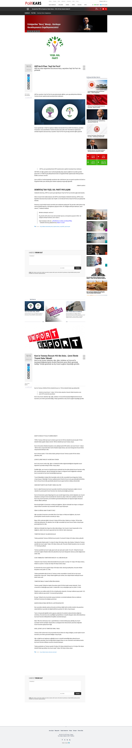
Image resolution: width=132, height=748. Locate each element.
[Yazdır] (28, 86)
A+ (84, 66)
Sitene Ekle (80, 730)
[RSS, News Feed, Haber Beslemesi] (67, 739)
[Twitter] (28, 78)
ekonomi (50, 652)
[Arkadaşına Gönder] (28, 83)
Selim (73, 1)
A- (84, 69)
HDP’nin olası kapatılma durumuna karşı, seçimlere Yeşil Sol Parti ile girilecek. (57, 69)
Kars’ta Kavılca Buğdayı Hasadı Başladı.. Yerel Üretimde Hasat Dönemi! (48, 9)
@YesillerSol (55, 221)
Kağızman (63, 1)
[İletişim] (103, 9)
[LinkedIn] (28, 80)
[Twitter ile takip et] (64, 739)
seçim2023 (62, 226)
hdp (41, 226)
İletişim (75, 730)
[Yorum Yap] (28, 88)
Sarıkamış (69, 1)
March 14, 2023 (60, 222)
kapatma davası (56, 226)
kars (41, 652)
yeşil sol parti (67, 226)
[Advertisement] (58, 81)
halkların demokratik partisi (47, 226)
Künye (70, 730)
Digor (59, 1)
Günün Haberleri (64, 730)
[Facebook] (28, 75)
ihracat (46, 652)
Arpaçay (54, 1)
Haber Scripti (65, 743)
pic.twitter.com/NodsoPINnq (65, 221)
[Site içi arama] (106, 9)
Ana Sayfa (51, 730)
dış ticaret (55, 652)
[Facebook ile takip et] (62, 739)
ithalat (43, 652)
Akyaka (50, 1)
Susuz (77, 1)
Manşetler (57, 730)
